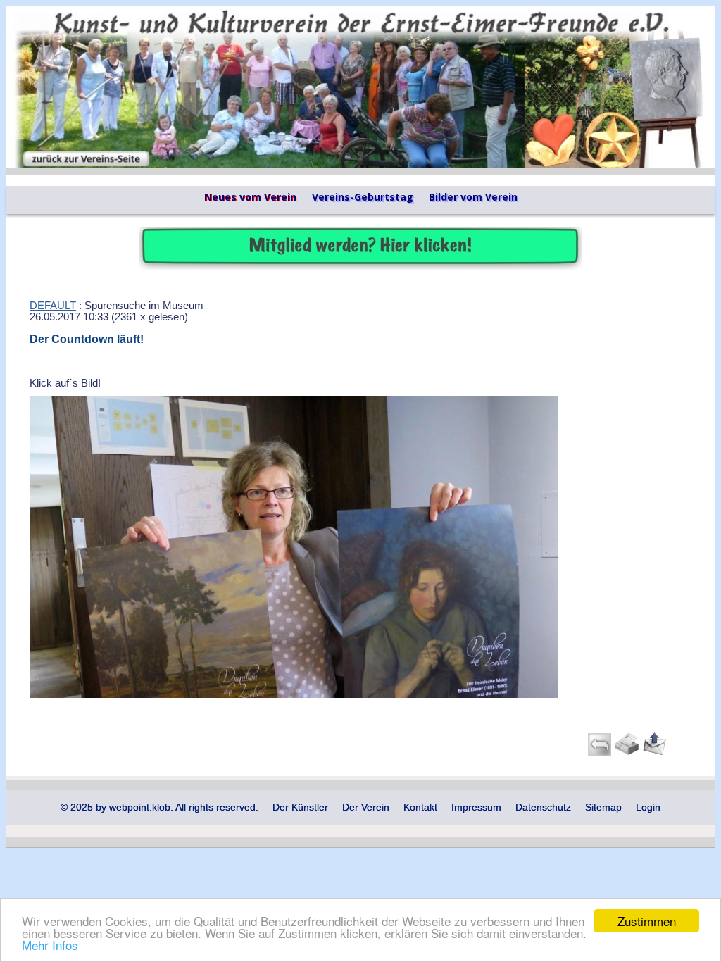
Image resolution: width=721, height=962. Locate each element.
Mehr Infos (50, 945)
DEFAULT (53, 305)
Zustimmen (646, 921)
